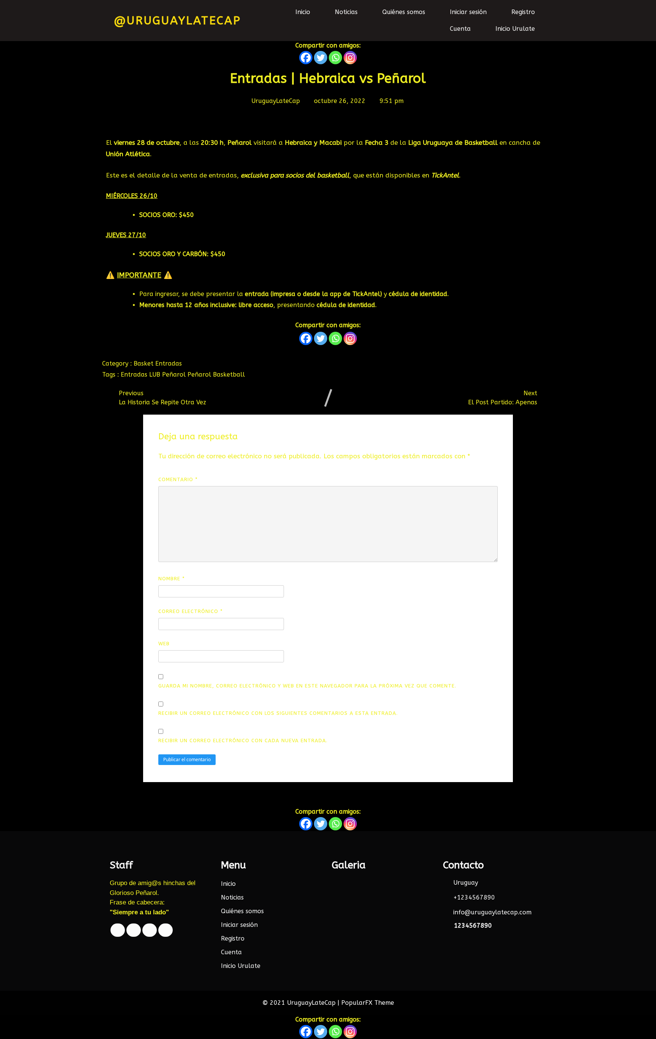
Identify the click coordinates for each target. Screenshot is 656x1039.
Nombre (171, 578)
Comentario (178, 479)
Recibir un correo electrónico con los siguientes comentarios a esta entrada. (278, 713)
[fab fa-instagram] (165, 930)
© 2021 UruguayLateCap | (301, 1002)
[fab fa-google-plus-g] (149, 930)
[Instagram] (350, 57)
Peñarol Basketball (216, 374)
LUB (155, 374)
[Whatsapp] (335, 57)
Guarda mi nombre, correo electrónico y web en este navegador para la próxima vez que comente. (307, 686)
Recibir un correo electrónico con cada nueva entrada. (243, 740)
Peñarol (175, 374)
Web (164, 643)
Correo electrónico (190, 611)
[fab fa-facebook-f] (117, 930)
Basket (144, 363)
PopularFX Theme (367, 1002)
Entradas (168, 363)
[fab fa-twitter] (133, 930)
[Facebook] (305, 57)
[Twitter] (320, 57)
